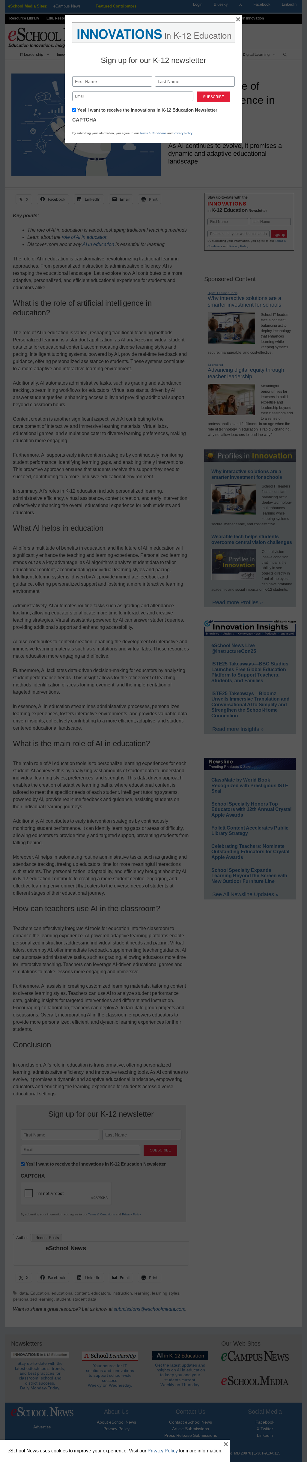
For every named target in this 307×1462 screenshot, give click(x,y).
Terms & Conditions (153, 133)
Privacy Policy (183, 133)
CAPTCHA (84, 119)
